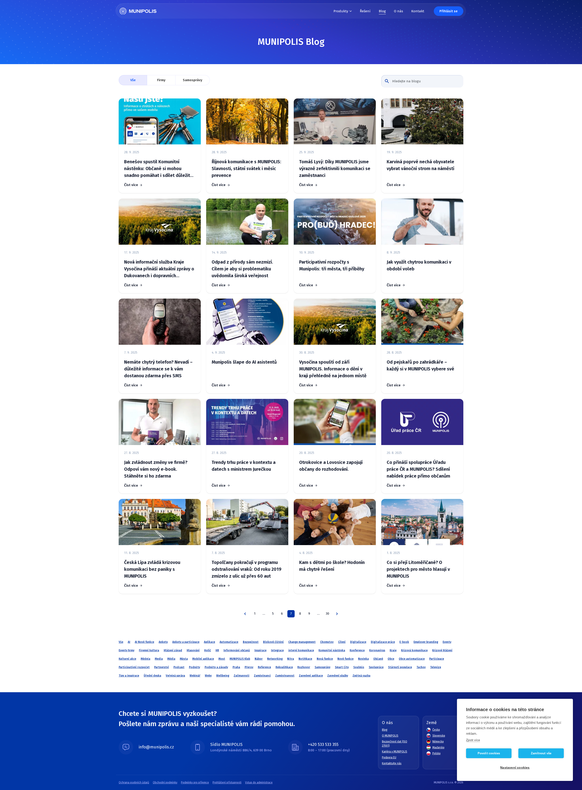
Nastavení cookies (514, 767)
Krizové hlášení (442, 650)
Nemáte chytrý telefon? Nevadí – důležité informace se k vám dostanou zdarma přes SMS (158, 368)
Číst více (131, 185)
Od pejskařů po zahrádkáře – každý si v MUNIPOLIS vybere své (420, 365)
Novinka (363, 658)
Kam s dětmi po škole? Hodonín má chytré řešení (332, 566)
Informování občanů (236, 650)
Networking (275, 658)
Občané (378, 658)
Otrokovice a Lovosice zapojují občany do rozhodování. (331, 466)
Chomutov (327, 642)
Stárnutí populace (400, 667)
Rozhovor (303, 667)
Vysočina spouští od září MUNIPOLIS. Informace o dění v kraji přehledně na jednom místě (332, 368)
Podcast (178, 667)
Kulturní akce (127, 658)
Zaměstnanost (284, 675)
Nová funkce (325, 658)
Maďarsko (438, 747)
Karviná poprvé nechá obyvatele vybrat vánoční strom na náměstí (420, 165)
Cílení (342, 642)
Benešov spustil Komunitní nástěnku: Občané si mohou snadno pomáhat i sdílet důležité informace (158, 169)
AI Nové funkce (144, 642)
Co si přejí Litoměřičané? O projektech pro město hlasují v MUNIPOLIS (418, 569)
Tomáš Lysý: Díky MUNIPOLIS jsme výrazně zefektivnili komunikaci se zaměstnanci (334, 168)
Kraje (393, 650)
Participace (436, 658)
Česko (436, 729)
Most (221, 658)
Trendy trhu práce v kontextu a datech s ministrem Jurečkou (244, 466)
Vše (133, 80)
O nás (398, 11)
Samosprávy (192, 80)
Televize (435, 667)
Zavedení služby (337, 675)
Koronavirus (377, 650)
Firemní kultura (149, 650)
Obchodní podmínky (165, 782)
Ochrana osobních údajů (134, 782)
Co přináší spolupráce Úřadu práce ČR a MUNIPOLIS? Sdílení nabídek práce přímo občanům (418, 469)
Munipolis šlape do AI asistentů (244, 362)
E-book (404, 642)
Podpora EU (389, 757)
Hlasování (193, 650)
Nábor (259, 658)
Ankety (163, 642)
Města (184, 658)
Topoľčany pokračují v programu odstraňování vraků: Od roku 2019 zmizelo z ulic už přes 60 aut (246, 569)
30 (327, 613)
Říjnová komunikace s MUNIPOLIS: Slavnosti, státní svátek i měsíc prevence (246, 168)
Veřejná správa (175, 675)
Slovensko (438, 735)
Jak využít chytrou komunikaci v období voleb (419, 265)
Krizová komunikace (414, 650)
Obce (391, 658)
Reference (264, 667)
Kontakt (417, 11)
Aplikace (209, 642)
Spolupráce (376, 667)
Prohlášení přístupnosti (227, 782)
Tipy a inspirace (129, 675)
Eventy (447, 642)
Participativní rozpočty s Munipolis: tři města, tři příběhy (331, 265)
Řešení (365, 11)
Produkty (341, 11)
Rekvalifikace (284, 667)
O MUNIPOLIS (390, 735)
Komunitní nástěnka (332, 650)
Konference (357, 650)
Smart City (342, 667)
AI (129, 642)
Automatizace (229, 642)
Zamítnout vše (541, 753)
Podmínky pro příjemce (195, 782)
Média (171, 658)
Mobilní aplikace (203, 658)
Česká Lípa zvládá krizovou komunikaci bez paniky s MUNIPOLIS (152, 569)
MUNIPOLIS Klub (240, 658)
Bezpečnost (250, 642)
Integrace (277, 650)
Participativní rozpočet (134, 667)
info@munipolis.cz (156, 747)
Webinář (195, 675)
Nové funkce (345, 658)
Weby (208, 675)
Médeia (145, 658)
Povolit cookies (489, 753)
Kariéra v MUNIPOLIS (394, 751)
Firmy (161, 80)
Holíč (207, 650)
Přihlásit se (448, 11)
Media (159, 658)
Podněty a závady (216, 667)
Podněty (194, 667)
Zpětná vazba (361, 675)
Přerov (249, 667)
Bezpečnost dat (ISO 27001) (394, 743)
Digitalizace (358, 642)
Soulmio (358, 667)
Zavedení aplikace (311, 675)
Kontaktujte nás (391, 763)
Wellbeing (222, 675)
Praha (236, 667)
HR (217, 650)
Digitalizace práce (383, 642)
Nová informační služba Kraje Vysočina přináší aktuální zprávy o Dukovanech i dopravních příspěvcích (159, 269)
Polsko (436, 753)
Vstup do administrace (259, 782)
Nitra (290, 658)
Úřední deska (152, 675)
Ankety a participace (185, 642)
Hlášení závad (173, 650)
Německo (438, 741)
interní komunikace (301, 650)
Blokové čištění (273, 642)
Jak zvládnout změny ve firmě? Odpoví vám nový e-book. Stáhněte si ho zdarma (155, 469)
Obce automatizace (412, 658)
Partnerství (161, 667)
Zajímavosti (241, 675)
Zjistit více (473, 740)
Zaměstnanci (262, 675)
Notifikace (305, 658)
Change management (302, 642)
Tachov (421, 667)
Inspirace (260, 650)
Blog (382, 11)
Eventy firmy (126, 650)
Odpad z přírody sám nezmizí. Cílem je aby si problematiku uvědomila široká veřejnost (242, 268)
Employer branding (426, 642)
